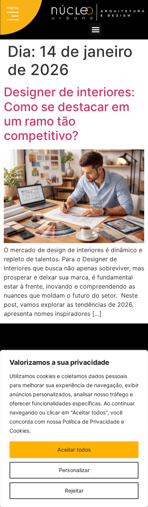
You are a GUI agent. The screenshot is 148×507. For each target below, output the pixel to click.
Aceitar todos (74, 449)
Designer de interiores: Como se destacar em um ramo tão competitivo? (69, 114)
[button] (13, 14)
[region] (74, 428)
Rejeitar (74, 490)
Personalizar (74, 470)
